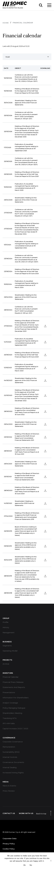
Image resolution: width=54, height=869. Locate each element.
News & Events (9, 786)
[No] (50, 860)
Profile (5, 622)
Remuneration (9, 747)
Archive (6, 664)
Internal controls (10, 757)
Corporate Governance (13, 742)
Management (8, 633)
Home (6, 23)
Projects (7, 660)
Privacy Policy (9, 844)
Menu (49, 5)
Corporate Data (9, 839)
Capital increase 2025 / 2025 (15, 729)
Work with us (26, 813)
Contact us (9, 813)
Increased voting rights (13, 773)
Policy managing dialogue (14, 708)
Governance (9, 738)
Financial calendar (10, 677)
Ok (24, 865)
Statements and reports (14, 687)
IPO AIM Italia (9, 723)
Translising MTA (10, 718)
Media (6, 782)
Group (6, 618)
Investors (8, 673)
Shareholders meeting (12, 713)
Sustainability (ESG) (11, 752)
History (6, 627)
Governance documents (13, 762)
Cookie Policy (9, 849)
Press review (9, 791)
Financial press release (13, 682)
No (31, 865)
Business (7, 642)
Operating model (10, 651)
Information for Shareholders (16, 698)
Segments (7, 646)
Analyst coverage (10, 703)
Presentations (9, 692)
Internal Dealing (10, 767)
